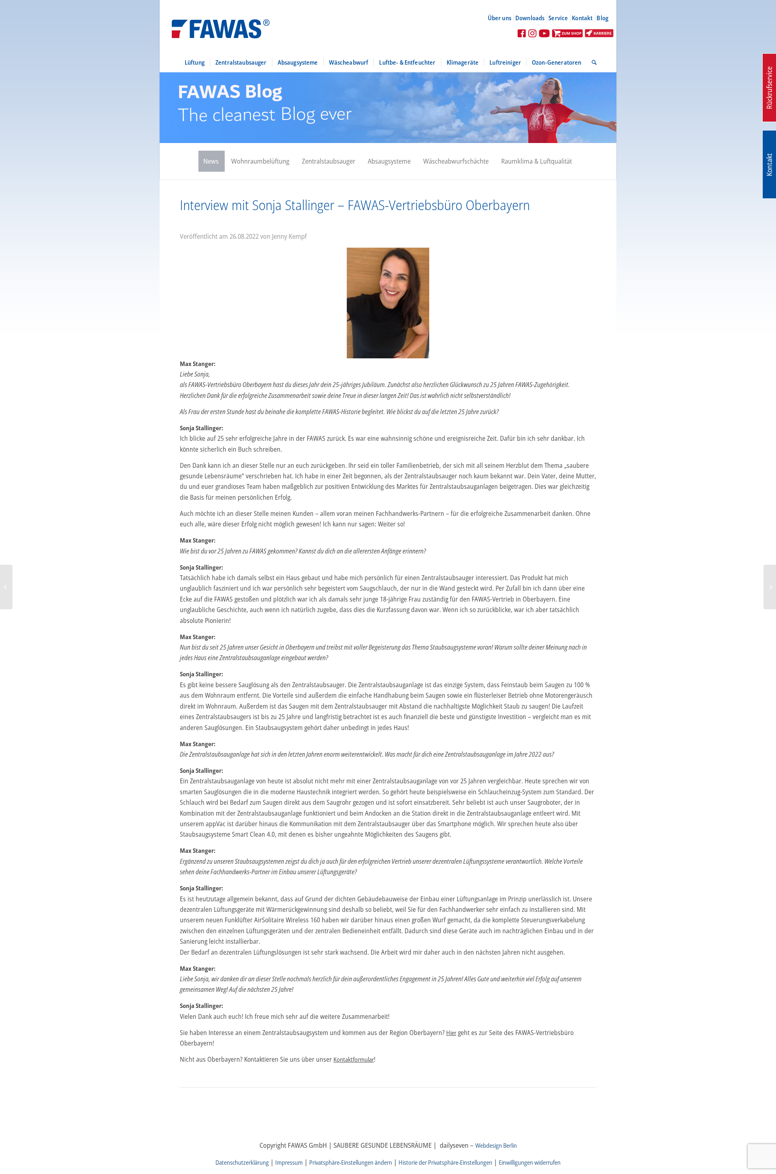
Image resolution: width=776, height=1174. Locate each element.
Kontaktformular (353, 1059)
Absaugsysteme (389, 161)
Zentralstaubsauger (328, 161)
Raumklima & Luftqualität (536, 161)
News (211, 161)
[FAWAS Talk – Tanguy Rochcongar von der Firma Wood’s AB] (6, 587)
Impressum (289, 1162)
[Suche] (591, 62)
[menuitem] (503, 18)
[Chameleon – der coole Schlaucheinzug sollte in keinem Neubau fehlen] (769, 587)
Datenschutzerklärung (242, 1162)
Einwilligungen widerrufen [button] (530, 1162)
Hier (451, 1033)
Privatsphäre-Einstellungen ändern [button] (350, 1162)
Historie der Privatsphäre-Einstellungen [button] (445, 1162)
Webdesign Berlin (496, 1145)
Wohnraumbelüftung (260, 161)
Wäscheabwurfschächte (456, 161)
